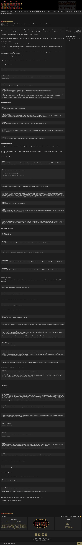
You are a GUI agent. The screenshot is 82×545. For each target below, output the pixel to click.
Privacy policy (74, 516)
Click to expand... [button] (33, 178)
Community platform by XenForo (41, 538)
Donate (54, 11)
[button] (5, 11)
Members (48, 11)
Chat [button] (79, 543)
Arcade (20, 11)
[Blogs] (1, 22)
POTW (16, 11)
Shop (59, 11)
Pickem (41, 11)
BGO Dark (4, 516)
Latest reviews (3, 13)
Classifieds (31, 11)
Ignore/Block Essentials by (41, 539)
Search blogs (9, 13)
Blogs (37, 11)
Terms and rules (68, 516)
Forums (3, 11)
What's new (9, 11)
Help (78, 516)
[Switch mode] (80, 11)
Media (25, 11)
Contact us (61, 516)
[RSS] (80, 516)
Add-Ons (38, 540)
